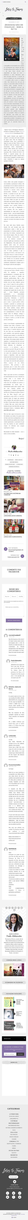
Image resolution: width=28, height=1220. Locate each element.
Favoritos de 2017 (10, 464)
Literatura (20, 464)
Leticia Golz (12, 735)
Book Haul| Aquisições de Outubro (16, 550)
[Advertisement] (14, 1080)
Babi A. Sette (18, 459)
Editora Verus (14, 462)
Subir (14, 1217)
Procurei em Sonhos (14, 765)
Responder (13, 655)
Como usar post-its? (13, 557)
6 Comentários (15, 31)
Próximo (22, 969)
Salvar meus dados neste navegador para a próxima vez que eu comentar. (13, 602)
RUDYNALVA (12, 848)
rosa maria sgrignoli (14, 635)
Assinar (20, 1054)
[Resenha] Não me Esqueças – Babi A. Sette (14, 27)
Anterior (6, 969)
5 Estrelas (14, 18)
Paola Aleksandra (15, 451)
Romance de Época (14, 466)
